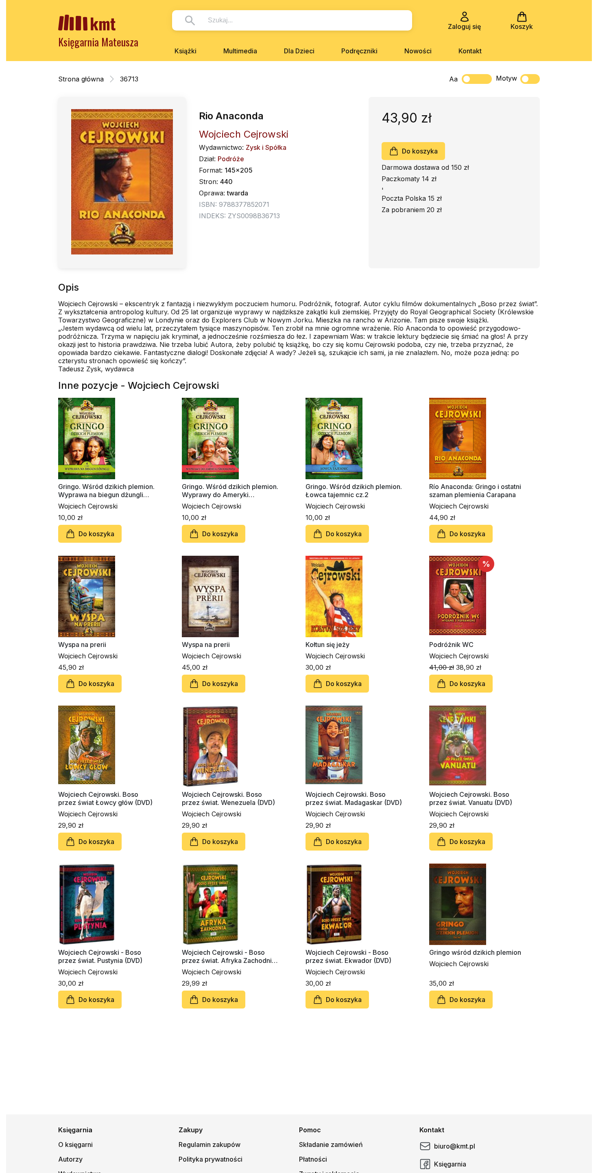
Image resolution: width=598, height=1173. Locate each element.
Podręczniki (359, 51)
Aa (453, 79)
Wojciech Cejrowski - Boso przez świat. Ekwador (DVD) (348, 956)
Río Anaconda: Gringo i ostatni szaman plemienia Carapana (475, 490)
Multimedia (240, 51)
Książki (185, 51)
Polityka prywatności (210, 1159)
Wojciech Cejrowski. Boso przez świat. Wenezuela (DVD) (228, 798)
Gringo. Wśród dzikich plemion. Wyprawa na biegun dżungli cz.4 (106, 490)
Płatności (313, 1159)
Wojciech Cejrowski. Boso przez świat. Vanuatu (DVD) (470, 798)
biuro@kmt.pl (454, 1146)
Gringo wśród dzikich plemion (475, 952)
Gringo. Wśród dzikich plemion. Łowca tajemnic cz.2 (354, 490)
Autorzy (70, 1159)
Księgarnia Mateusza (98, 42)
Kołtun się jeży (327, 644)
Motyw (506, 78)
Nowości (418, 51)
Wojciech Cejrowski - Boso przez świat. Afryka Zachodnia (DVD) (228, 956)
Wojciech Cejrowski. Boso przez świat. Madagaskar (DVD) (354, 798)
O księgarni (75, 1144)
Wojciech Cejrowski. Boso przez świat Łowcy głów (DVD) (105, 798)
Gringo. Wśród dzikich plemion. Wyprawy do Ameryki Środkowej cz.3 (230, 490)
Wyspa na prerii (82, 644)
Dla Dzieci (299, 51)
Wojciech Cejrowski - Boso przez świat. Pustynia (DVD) (100, 956)
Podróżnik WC (451, 644)
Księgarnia (450, 1164)
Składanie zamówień (331, 1144)
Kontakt (470, 51)
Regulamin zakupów (209, 1144)
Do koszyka (420, 151)
